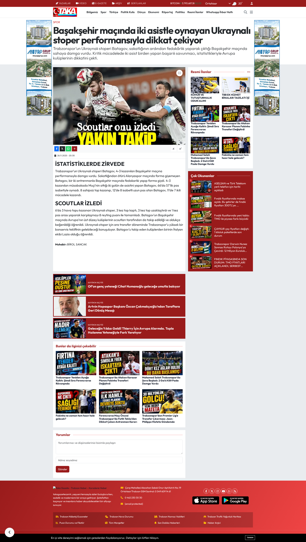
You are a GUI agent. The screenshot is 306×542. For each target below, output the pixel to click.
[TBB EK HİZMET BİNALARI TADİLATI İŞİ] (236, 84)
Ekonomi (153, 12)
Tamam (250, 537)
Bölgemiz (92, 12)
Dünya (141, 12)
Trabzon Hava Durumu (121, 516)
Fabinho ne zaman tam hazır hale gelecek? (75, 417)
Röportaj (167, 12)
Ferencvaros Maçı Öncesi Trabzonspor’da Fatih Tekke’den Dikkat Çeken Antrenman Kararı (118, 418)
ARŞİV (118, 3)
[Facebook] (206, 491)
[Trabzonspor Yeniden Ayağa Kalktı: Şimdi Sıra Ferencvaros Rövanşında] (76, 362)
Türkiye (113, 12)
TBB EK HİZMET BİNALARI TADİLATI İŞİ (235, 96)
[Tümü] (248, 72)
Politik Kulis (128, 12)
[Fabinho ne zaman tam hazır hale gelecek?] (76, 401)
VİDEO (83, 3)
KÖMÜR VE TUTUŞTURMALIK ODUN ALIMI (201, 97)
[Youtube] (223, 491)
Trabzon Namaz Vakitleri (172, 516)
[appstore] (206, 500)
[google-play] (235, 500)
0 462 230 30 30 (133, 497)
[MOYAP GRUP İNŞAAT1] (267, 67)
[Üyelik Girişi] (250, 3)
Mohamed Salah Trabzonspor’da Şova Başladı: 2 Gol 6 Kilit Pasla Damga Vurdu (161, 380)
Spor (103, 12)
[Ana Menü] (251, 12)
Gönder (62, 469)
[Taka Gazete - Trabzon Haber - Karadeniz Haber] (65, 12)
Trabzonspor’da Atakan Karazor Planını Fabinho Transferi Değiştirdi (118, 380)
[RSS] (234, 491)
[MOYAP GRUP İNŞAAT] (39, 67)
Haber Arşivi (214, 522)
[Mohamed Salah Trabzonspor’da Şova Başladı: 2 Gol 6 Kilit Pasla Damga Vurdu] (162, 362)
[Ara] (246, 12)
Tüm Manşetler (116, 522)
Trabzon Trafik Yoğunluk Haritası (224, 516)
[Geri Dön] (9, 532)
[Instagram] (217, 491)
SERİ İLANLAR (138, 3)
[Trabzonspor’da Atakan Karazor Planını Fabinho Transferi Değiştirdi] (119, 362)
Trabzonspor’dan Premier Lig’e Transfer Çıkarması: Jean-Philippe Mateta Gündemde (160, 418)
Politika (180, 12)
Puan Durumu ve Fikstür (71, 522)
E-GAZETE (101, 3)
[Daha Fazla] (74, 148)
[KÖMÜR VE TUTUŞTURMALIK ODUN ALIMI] (205, 84)
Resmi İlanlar (195, 12)
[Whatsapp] (229, 491)
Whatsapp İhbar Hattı (219, 12)
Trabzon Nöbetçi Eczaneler (74, 516)
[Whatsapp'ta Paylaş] (68, 148)
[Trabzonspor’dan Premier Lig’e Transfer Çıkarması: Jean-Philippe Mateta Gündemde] (162, 401)
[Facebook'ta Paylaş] (56, 148)
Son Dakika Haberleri (169, 522)
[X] (212, 491)
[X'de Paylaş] (62, 148)
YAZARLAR (64, 3)
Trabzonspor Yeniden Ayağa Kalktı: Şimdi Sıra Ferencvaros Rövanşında (73, 380)
